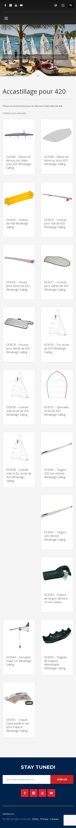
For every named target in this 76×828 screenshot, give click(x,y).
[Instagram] (10, 5)
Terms (35, 819)
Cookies (54, 819)
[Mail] (21, 5)
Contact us (8, 813)
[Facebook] (5, 5)
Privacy (44, 819)
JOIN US (62, 779)
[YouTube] (16, 5)
